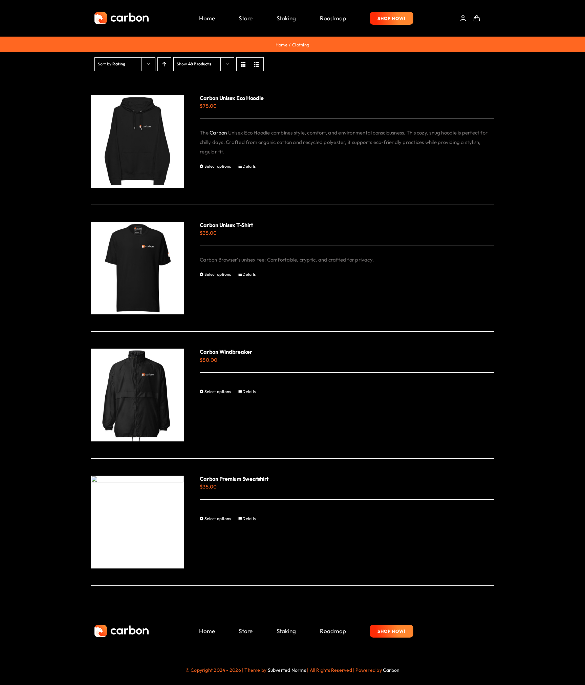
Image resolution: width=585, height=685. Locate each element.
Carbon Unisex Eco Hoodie (231, 98)
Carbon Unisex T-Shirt (226, 225)
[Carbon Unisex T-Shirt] (137, 268)
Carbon (218, 132)
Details (249, 166)
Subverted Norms (287, 670)
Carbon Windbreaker (226, 351)
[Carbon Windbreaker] (137, 395)
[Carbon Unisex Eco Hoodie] (137, 141)
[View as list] (256, 64)
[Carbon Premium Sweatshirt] (137, 522)
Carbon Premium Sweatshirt (234, 478)
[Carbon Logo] (121, 14)
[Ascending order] (164, 64)
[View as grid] (243, 64)
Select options (217, 166)
